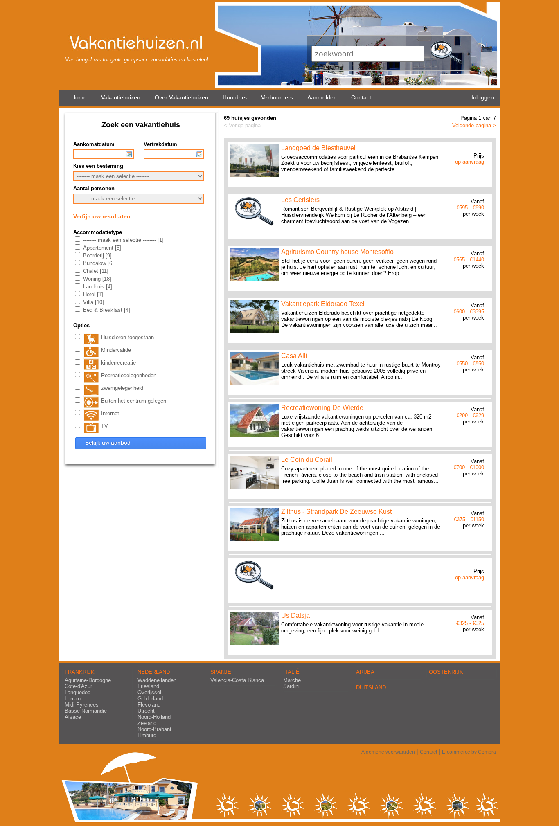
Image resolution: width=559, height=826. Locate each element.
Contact (361, 97)
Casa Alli (294, 355)
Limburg (146, 735)
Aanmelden (322, 97)
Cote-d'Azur (78, 686)
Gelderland (150, 698)
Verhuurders (277, 97)
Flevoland (148, 705)
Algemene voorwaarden (388, 751)
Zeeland (146, 723)
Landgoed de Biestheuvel (318, 147)
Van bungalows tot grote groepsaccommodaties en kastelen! (136, 59)
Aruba (365, 672)
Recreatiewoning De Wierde (322, 407)
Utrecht (146, 711)
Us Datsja (295, 615)
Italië (291, 672)
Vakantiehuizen (120, 97)
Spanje (220, 672)
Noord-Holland (154, 717)
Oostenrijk (446, 672)
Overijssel (149, 692)
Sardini (291, 686)
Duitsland (371, 687)
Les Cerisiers (300, 199)
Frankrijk (80, 672)
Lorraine (74, 698)
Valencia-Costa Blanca (237, 680)
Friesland (148, 686)
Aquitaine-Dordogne (88, 680)
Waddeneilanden (156, 680)
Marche (292, 680)
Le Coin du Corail (306, 459)
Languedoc (77, 692)
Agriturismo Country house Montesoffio (337, 251)
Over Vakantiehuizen (181, 97)
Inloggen (482, 97)
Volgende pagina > (474, 125)
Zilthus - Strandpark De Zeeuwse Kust (336, 511)
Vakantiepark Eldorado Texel (323, 303)
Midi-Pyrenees (82, 705)
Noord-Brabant (154, 729)
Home (79, 97)
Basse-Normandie (86, 711)
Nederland (153, 672)
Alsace (73, 717)
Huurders (235, 97)
